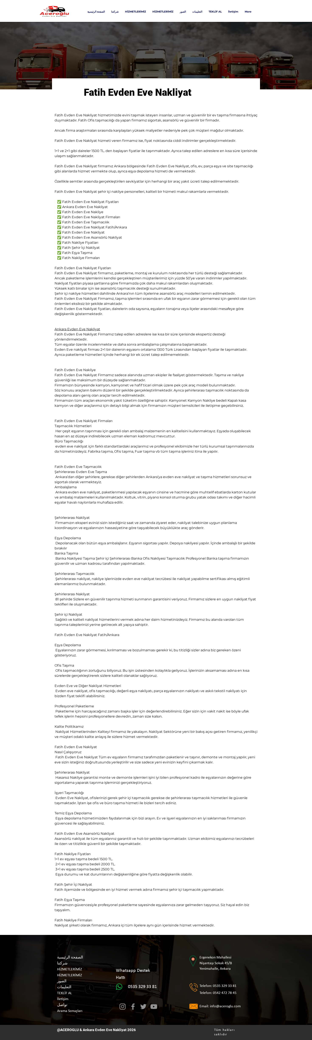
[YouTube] (154, 1006)
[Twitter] (143, 1006)
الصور (61, 981)
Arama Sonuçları (69, 1011)
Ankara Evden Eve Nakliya (104, 1030)
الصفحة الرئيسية (70, 958)
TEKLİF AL (64, 993)
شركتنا (62, 963)
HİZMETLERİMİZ (69, 969)
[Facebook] (133, 1006)
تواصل (62, 1005)
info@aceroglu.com (225, 1006)
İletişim (62, 999)
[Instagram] (122, 1006)
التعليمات (64, 987)
